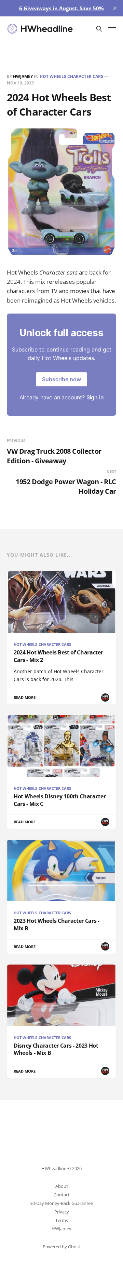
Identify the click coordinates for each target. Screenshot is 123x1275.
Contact (62, 1195)
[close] (114, 8)
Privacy (61, 1212)
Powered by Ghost (61, 1247)
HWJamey (23, 76)
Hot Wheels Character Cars (71, 76)
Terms (61, 1220)
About (61, 1186)
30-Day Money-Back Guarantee (61, 1203)
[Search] (99, 29)
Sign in (95, 397)
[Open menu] (112, 29)
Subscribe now (61, 379)
